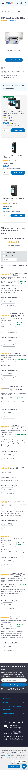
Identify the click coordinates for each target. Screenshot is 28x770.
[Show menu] (3, 2)
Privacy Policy (11, 689)
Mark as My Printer (15, 60)
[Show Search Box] (17, 3)
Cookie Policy (7, 755)
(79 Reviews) (12, 20)
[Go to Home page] (9, 2)
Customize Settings (14, 763)
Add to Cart (18, 130)
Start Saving (14, 685)
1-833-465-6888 (16, 732)
